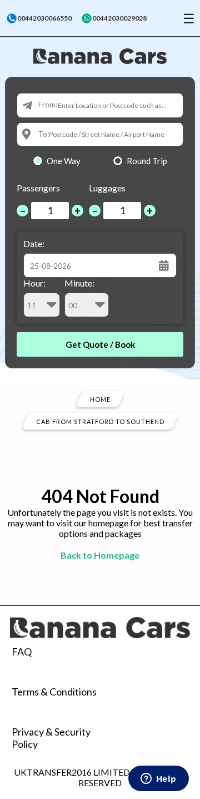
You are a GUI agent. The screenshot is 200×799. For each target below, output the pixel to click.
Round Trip (147, 161)
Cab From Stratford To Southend (100, 421)
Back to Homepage (100, 555)
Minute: (79, 283)
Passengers (38, 188)
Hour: (34, 283)
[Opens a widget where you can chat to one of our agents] (158, 779)
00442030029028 (119, 18)
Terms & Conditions (54, 691)
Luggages (107, 188)
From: (47, 104)
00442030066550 (44, 18)
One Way (64, 161)
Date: (33, 243)
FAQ (22, 651)
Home (100, 398)
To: (43, 134)
